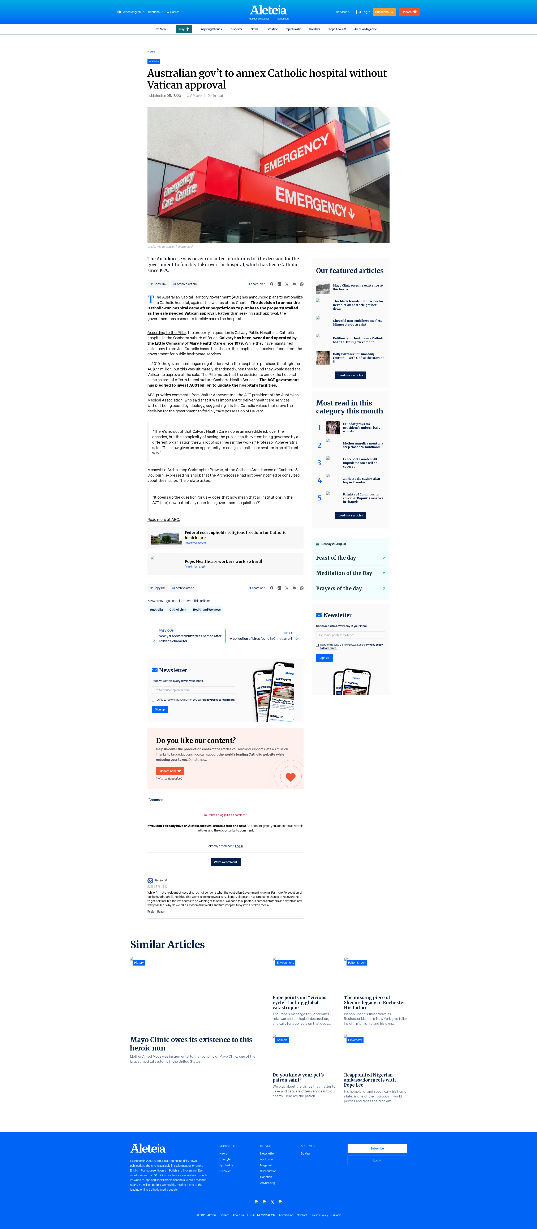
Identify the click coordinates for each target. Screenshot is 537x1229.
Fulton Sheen (357, 962)
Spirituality (293, 29)
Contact (302, 1215)
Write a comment (225, 862)
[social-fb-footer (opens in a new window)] (264, 1202)
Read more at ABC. (163, 519)
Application (267, 1159)
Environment (285, 962)
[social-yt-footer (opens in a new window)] (256, 1202)
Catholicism (177, 609)
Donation (266, 1177)
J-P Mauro (194, 96)
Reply (150, 911)
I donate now (167, 771)
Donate (407, 12)
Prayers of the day (339, 588)
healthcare (196, 354)
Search (175, 12)
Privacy (336, 1215)
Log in (366, 12)
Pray (181, 29)
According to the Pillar (166, 332)
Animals (282, 1040)
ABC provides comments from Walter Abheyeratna (191, 394)
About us (238, 1215)
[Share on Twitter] (286, 284)
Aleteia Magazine (365, 29)
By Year (306, 1153)
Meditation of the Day (344, 573)
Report (161, 911)
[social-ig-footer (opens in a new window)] (280, 1202)
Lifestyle (272, 29)
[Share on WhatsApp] (302, 284)
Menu (163, 29)
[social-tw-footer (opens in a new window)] (272, 1202)
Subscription (268, 1171)
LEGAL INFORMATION (261, 1215)
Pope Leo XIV (337, 29)
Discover (236, 29)
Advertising (267, 1183)
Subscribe (382, 12)
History (139, 962)
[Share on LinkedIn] (279, 284)
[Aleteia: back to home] (268, 9)
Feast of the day (336, 558)
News (254, 29)
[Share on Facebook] (271, 284)
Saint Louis (283, 18)
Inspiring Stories (211, 29)
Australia (156, 609)
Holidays (314, 29)
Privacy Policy (319, 1215)
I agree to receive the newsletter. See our (195, 699)
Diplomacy (355, 1040)
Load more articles (351, 375)
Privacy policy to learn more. (218, 699)
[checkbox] (153, 700)
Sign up (160, 709)
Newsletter (267, 1153)
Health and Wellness (207, 609)
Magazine (266, 1165)
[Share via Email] (294, 284)
